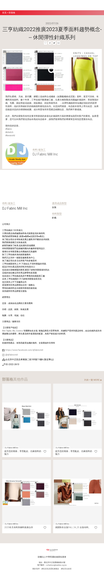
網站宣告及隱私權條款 (50, 569)
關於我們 (36, 569)
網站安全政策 (66, 569)
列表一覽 (91, 380)
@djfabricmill (11, 354)
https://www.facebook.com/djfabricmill (24, 350)
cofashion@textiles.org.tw (56, 565)
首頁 (4, 12)
